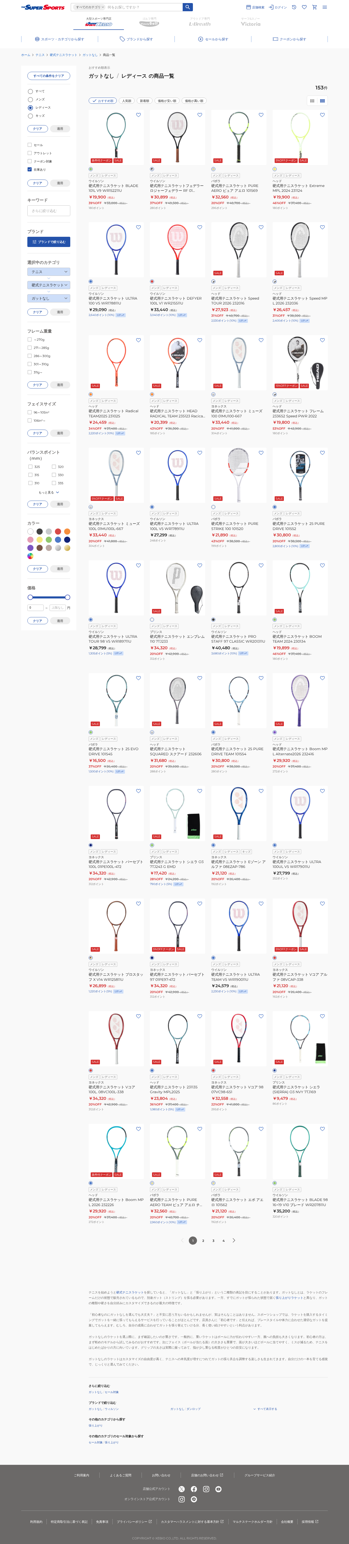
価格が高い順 (194, 101)
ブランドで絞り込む (52, 242)
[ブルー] (275, 507)
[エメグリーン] (91, 169)
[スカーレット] (213, 1070)
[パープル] (275, 732)
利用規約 (36, 1522)
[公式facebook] (194, 1489)
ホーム (25, 55)
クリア (37, 129)
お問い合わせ (161, 1475)
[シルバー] (213, 394)
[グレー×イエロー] (213, 169)
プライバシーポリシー (132, 1522)
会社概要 (287, 1522)
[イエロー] (275, 169)
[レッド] (152, 281)
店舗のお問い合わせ (205, 1475)
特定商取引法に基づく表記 (69, 1522)
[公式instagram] (206, 1489)
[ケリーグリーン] (275, 1183)
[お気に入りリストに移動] (304, 7)
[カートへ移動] (314, 7)
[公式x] (182, 1489)
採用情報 (308, 1522)
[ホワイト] (213, 507)
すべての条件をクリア (48, 76)
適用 (60, 129)
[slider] (30, 597)
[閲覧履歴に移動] (294, 7)
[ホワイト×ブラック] (213, 281)
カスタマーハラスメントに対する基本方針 (190, 1522)
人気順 (126, 101)
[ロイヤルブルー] (91, 281)
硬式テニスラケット (63, 55)
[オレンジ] (91, 394)
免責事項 (102, 1522)
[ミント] (275, 620)
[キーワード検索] (188, 7)
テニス (40, 55)
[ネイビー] (91, 845)
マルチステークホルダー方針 (253, 1522)
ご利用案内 (81, 1475)
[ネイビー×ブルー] (275, 1070)
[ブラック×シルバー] (152, 169)
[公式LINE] (194, 1499)
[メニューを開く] (324, 7)
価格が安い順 (167, 101)
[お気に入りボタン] (138, 115)
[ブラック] (213, 620)
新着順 (144, 101)
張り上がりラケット (289, 1298)
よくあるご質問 (120, 1475)
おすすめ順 (105, 101)
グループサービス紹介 (260, 1475)
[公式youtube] (218, 1489)
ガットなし (90, 55)
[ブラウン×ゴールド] (91, 958)
